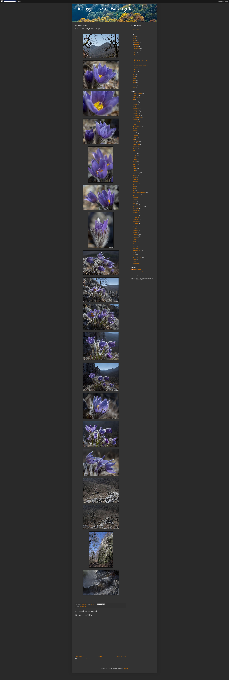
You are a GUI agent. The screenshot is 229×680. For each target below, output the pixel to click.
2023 (134, 38)
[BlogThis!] (99, 604)
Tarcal (134, 245)
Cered (134, 124)
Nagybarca (135, 181)
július (135, 52)
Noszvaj (135, 188)
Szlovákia (135, 236)
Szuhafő (135, 241)
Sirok (134, 226)
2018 (134, 80)
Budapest (135, 119)
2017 (134, 83)
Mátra (134, 170)
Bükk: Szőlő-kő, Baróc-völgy (141, 61)
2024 (134, 36)
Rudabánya (136, 208)
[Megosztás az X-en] (101, 604)
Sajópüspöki (136, 217)
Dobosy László (137, 269)
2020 (134, 76)
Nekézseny (135, 185)
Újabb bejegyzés (80, 656)
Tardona (135, 247)
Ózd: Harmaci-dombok (139, 63)
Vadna (134, 259)
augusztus (137, 50)
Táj (133, 243)
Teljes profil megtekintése (137, 272)
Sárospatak (135, 223)
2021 (134, 74)
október (136, 46)
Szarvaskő (135, 230)
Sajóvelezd (135, 219)
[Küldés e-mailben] (97, 604)
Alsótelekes (135, 97)
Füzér (134, 143)
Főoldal (100, 656)
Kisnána (135, 159)
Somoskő (135, 228)
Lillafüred (135, 163)
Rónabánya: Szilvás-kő (138, 206)
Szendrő (135, 232)
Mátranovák (136, 174)
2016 (134, 85)
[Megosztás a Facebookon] (103, 604)
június (136, 55)
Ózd (134, 190)
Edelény (135, 130)
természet (135, 248)
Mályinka (135, 164)
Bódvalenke (136, 110)
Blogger (126, 668)
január (136, 72)
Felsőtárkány (136, 141)
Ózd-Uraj (135, 195)
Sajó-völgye (136, 210)
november (137, 44)
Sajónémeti (135, 216)
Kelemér (135, 155)
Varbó (134, 261)
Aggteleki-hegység (137, 93)
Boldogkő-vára (136, 112)
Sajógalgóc (135, 212)
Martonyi (135, 168)
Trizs (134, 252)
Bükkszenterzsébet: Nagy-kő (141, 65)
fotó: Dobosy (136, 29)
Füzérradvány (136, 144)
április (136, 59)
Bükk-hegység (83, 606)
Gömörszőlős (136, 146)
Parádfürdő (135, 197)
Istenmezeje (136, 152)
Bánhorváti (135, 102)
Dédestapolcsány (137, 126)
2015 (134, 87)
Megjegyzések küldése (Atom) (89, 659)
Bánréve (135, 104)
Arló (134, 99)
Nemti (134, 186)
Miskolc (135, 177)
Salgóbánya (136, 221)
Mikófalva (135, 175)
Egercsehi (135, 133)
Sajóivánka (135, 214)
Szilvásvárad (136, 234)
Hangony (135, 148)
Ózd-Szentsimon (137, 194)
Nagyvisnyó (136, 183)
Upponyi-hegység (137, 258)
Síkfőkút (135, 225)
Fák (134, 139)
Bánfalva (135, 101)
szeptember (137, 48)
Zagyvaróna (136, 263)
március (136, 67)
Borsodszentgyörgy (137, 117)
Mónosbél (135, 179)
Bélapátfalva (136, 108)
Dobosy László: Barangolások (107, 9)
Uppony (135, 256)
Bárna (134, 106)
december (137, 42)
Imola (134, 150)
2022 (134, 40)
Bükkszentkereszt (137, 123)
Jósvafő (135, 153)
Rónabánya (136, 205)
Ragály (134, 201)
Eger (134, 132)
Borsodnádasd (136, 115)
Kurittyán (135, 161)
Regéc (134, 203)
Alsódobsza (136, 95)
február (136, 69)
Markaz (134, 166)
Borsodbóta (135, 113)
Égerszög (135, 137)
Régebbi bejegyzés (121, 656)
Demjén (135, 128)
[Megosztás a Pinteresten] (104, 604)
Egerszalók (135, 135)
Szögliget (135, 239)
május (136, 57)
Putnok (134, 199)
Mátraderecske (136, 172)
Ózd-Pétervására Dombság (139, 192)
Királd (134, 157)
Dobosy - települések (138, 28)
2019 (134, 78)
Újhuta (134, 254)
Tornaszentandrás (137, 250)
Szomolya (135, 237)
